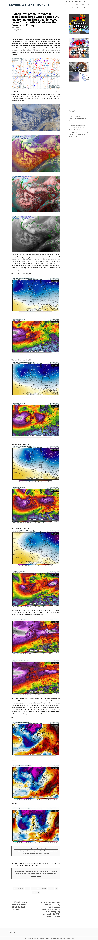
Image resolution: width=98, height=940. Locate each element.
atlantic (27, 888)
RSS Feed (12, 932)
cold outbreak (36, 888)
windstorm (36, 892)
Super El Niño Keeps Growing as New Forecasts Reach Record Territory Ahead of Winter (78, 128)
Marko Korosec (16, 27)
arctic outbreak (18, 888)
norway (51, 888)
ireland (44, 888)
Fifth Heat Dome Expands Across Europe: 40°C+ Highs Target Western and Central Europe (79, 135)
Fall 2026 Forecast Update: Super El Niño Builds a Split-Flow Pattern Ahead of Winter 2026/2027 (78, 120)
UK (56, 888)
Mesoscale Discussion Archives (18, 30)
